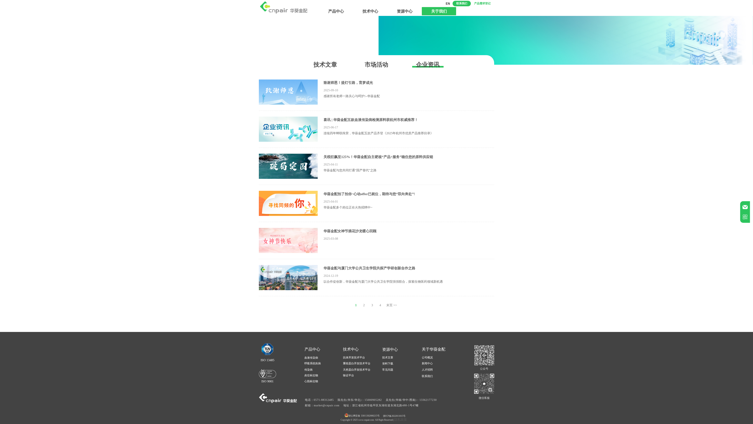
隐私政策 (400, 419)
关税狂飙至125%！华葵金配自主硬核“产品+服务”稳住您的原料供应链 (378, 157)
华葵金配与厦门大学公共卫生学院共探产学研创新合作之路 (369, 268)
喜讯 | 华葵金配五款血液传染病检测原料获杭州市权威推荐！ (371, 120)
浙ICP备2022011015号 (394, 416)
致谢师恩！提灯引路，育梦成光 (348, 83)
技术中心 (370, 11)
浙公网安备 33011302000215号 (364, 415)
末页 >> (391, 305)
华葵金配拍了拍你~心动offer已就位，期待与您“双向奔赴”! (369, 194)
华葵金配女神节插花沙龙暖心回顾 (350, 231)
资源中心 (405, 11)
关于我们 (439, 11)
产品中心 (336, 11)
